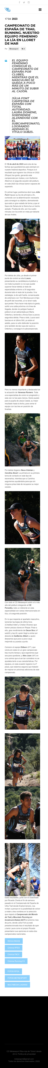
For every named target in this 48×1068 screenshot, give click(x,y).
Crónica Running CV (16, 961)
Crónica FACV (13, 954)
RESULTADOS (14, 941)
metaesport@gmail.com (24, 1058)
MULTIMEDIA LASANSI (17, 984)
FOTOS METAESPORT (17, 978)
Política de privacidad (27, 1054)
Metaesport (13, 49)
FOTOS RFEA (13, 971)
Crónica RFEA (14, 947)
